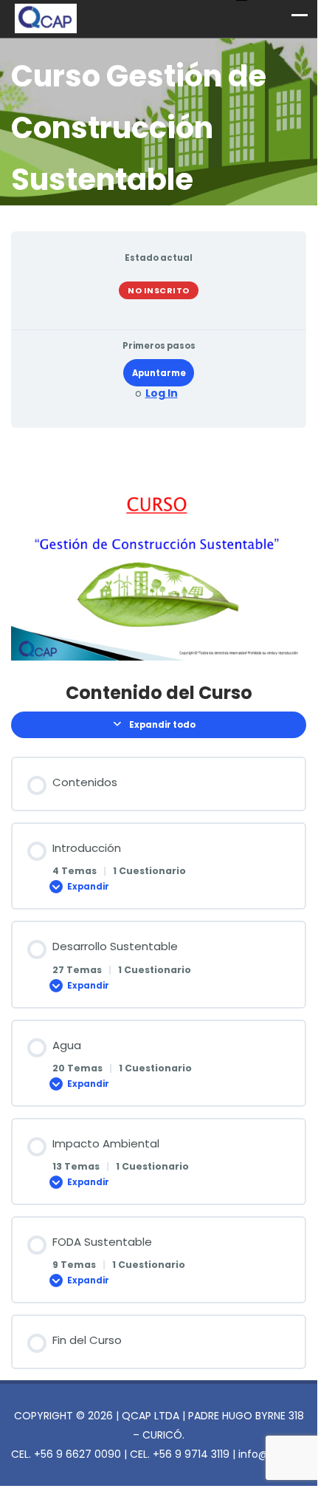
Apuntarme (159, 373)
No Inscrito (159, 290)
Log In (161, 393)
